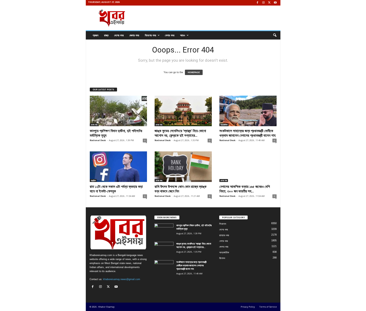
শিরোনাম (222, 223)
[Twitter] (269, 3)
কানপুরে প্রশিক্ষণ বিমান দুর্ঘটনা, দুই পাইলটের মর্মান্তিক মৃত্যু (116, 133)
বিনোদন (222, 258)
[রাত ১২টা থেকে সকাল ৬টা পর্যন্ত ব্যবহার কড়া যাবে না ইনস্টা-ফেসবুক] (118, 166)
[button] (274, 35)
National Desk (98, 140)
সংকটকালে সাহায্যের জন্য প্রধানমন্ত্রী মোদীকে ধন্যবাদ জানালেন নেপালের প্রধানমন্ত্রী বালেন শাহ (247, 133)
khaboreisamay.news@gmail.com (121, 279)
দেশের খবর (119, 35)
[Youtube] (275, 3)
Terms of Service (268, 306)
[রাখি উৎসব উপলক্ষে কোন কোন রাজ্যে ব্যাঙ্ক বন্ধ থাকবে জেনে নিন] (183, 166)
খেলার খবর (169, 35)
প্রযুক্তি (93, 180)
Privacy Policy (248, 306)
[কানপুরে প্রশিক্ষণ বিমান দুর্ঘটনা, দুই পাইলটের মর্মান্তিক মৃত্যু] (118, 111)
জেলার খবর (134, 35)
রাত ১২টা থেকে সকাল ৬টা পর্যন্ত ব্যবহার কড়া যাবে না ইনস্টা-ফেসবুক (116, 189)
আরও (182, 35)
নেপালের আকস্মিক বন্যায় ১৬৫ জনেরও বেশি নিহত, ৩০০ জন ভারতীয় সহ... (244, 189)
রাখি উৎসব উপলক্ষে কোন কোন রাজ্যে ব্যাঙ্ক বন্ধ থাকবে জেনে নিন (180, 189)
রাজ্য (106, 35)
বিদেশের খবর (150, 35)
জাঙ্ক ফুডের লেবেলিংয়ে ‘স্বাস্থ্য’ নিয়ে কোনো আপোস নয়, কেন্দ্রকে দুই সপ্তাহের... (180, 133)
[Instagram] (263, 3)
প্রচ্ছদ (95, 35)
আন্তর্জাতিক (224, 124)
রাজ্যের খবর (224, 235)
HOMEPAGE (194, 72)
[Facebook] (257, 3)
